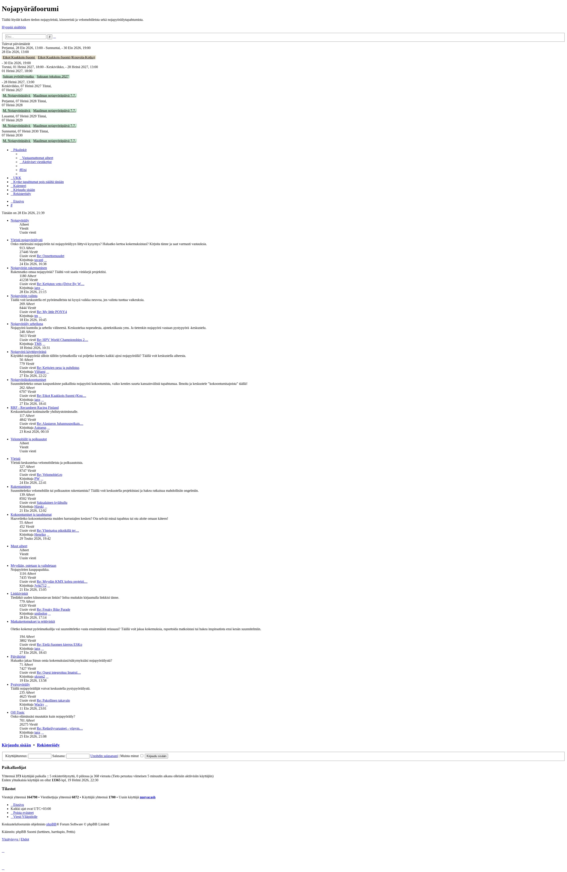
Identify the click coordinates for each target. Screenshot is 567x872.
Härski (39, 506)
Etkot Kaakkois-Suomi (19, 57)
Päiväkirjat (18, 656)
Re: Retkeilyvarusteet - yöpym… (60, 728)
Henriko (40, 534)
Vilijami (39, 372)
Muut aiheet (19, 546)
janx (37, 288)
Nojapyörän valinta (24, 296)
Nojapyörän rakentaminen (29, 268)
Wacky (39, 704)
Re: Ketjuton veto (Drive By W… (60, 284)
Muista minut (130, 756)
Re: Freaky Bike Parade (53, 609)
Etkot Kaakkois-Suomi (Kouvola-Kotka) (66, 57)
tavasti (38, 260)
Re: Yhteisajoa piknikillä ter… (58, 530)
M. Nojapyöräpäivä (17, 95)
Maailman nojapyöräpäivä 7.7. (54, 95)
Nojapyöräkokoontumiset (28, 380)
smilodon (40, 613)
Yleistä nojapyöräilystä (27, 240)
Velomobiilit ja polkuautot (29, 439)
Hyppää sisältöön (14, 27)
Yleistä (15, 459)
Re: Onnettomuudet (50, 256)
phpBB (51, 824)
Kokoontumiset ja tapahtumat (31, 514)
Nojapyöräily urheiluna (27, 324)
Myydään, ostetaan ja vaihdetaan (33, 565)
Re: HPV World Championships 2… (62, 340)
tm (36, 316)
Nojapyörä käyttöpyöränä (28, 352)
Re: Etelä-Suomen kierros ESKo (59, 644)
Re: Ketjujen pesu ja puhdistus (58, 368)
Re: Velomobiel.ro (49, 474)
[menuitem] (36, 158)
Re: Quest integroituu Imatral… (59, 672)
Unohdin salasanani (104, 756)
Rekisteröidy (48, 745)
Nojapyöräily (20, 220)
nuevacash (147, 797)
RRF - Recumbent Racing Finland (35, 407)
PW (37, 478)
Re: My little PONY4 (52, 312)
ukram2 (39, 676)
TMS (38, 344)
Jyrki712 (40, 585)
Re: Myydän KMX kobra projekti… (62, 581)
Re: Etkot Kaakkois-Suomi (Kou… (61, 396)
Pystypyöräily (20, 684)
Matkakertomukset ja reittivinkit (33, 621)
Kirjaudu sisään (16, 745)
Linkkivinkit (19, 593)
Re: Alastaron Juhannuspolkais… (60, 423)
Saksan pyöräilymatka (19, 76)
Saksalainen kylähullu (52, 502)
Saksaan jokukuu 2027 (53, 76)
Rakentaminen (21, 486)
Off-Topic (18, 712)
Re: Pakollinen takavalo (53, 700)
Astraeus (40, 427)
